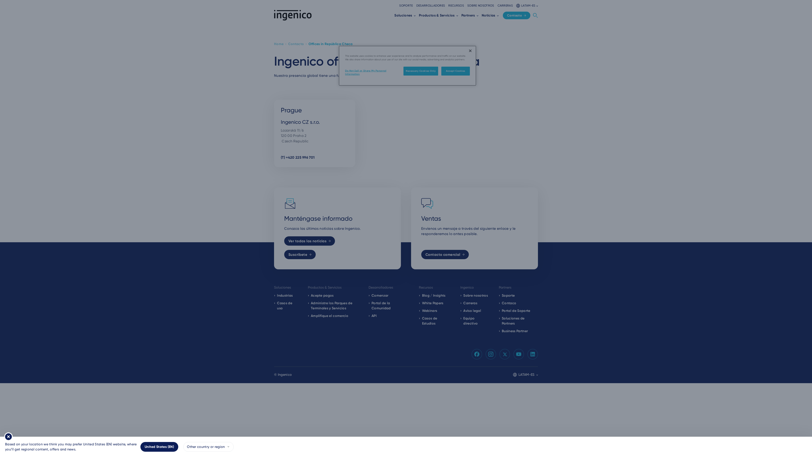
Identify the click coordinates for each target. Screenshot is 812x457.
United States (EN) (159, 447)
